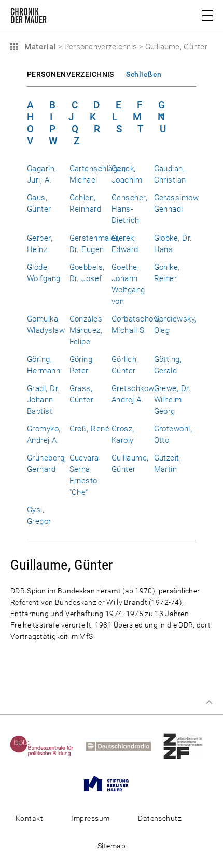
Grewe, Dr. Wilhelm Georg (172, 400)
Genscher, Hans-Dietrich (129, 209)
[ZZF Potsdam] (188, 745)
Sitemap (111, 846)
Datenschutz (160, 818)
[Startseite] (28, 17)
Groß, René (89, 429)
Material (39, 46)
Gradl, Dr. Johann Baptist (43, 400)
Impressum (90, 818)
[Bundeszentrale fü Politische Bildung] (47, 745)
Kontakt (29, 818)
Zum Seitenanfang (209, 702)
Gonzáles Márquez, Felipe (86, 330)
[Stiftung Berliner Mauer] (111, 783)
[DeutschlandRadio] (123, 745)
